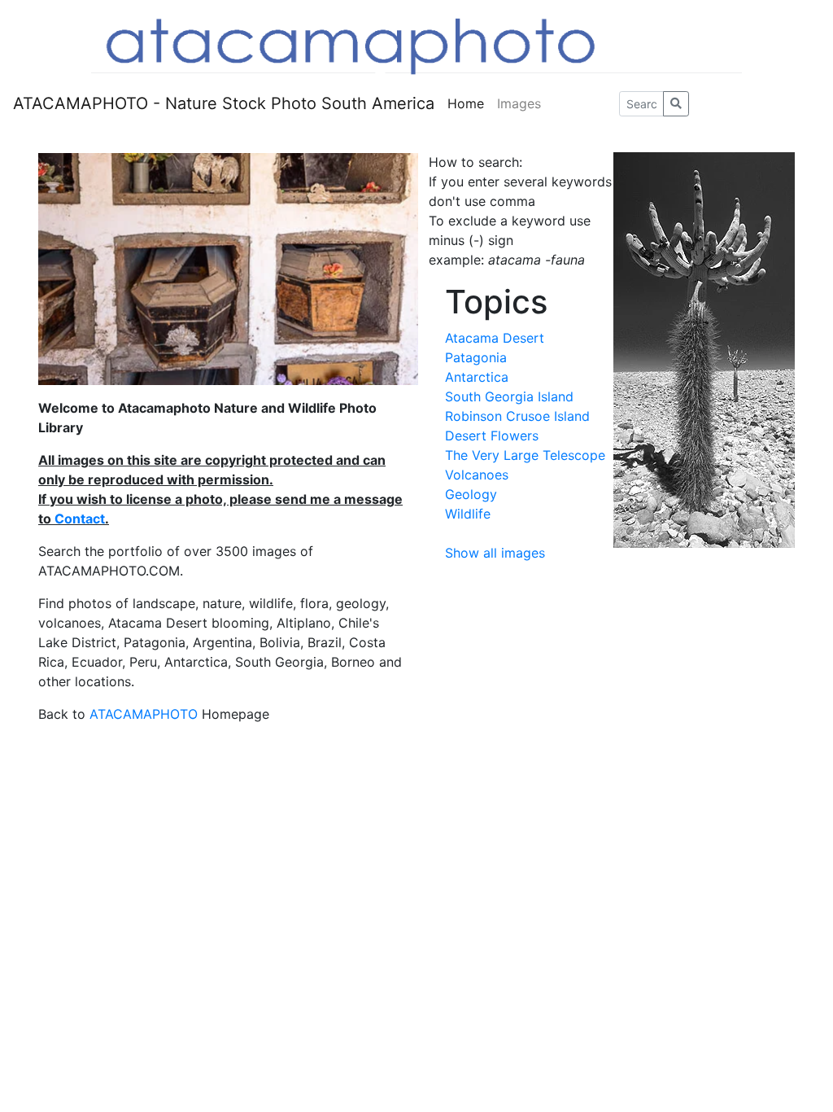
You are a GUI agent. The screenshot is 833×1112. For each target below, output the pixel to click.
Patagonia (476, 357)
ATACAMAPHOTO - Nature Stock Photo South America (223, 103)
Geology (471, 494)
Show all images (495, 553)
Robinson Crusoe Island (517, 416)
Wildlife (468, 514)
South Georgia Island (509, 396)
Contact (80, 518)
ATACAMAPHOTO (143, 714)
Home (465, 103)
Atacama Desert (494, 338)
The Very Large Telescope (525, 455)
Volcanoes (476, 474)
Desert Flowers (492, 435)
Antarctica (476, 377)
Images (519, 103)
